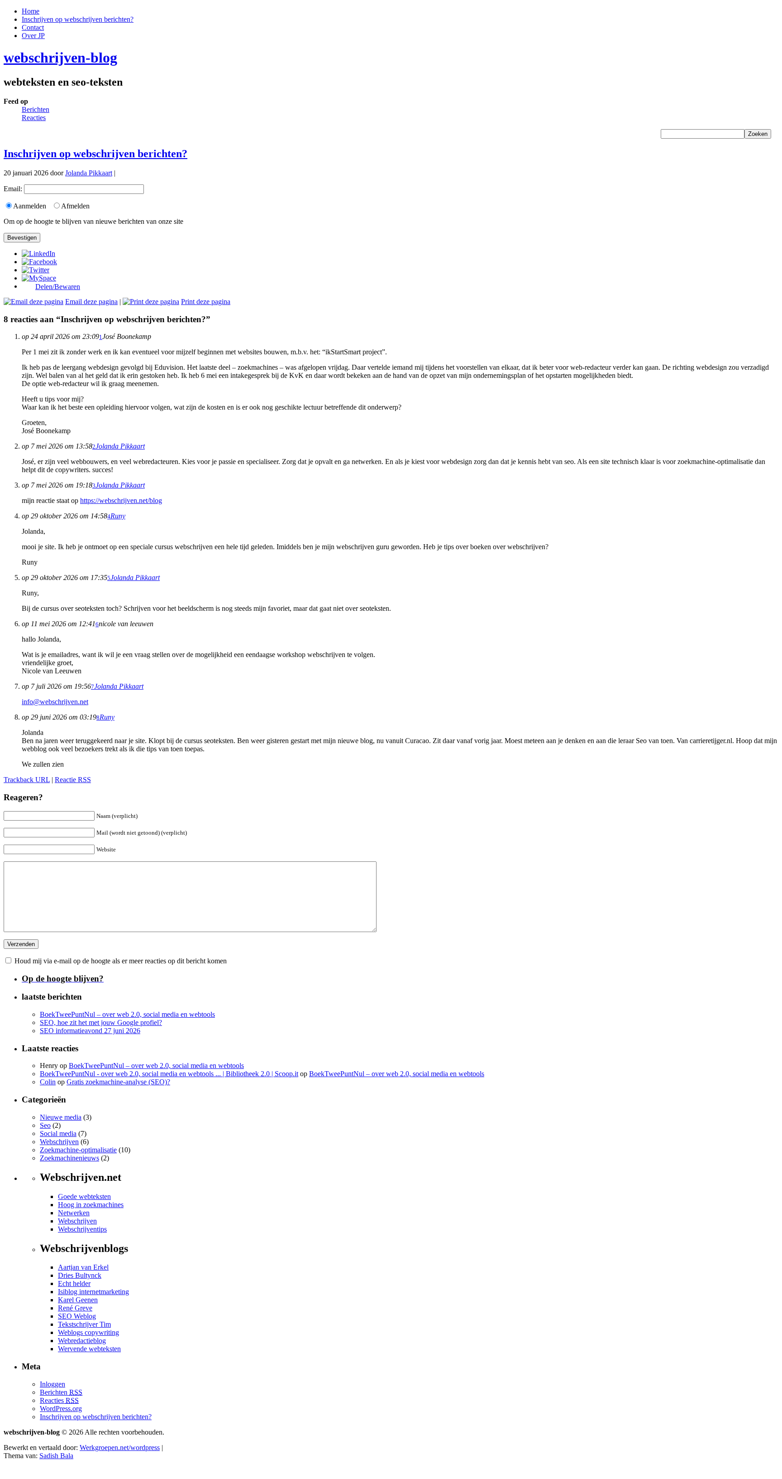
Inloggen (52, 1384)
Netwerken (74, 1213)
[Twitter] (35, 270)
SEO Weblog (77, 1316)
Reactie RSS (73, 779)
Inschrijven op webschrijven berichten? (78, 19)
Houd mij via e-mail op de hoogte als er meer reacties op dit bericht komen (120, 961)
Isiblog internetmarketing (93, 1291)
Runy (117, 516)
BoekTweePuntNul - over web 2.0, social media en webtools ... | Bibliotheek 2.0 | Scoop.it (169, 1074)
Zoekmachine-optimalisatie (78, 1150)
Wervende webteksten (89, 1349)
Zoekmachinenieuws (69, 1158)
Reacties (34, 117)
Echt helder (74, 1283)
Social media (58, 1133)
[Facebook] (39, 262)
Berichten (35, 109)
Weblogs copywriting (88, 1332)
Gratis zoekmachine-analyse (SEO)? (118, 1082)
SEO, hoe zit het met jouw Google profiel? (101, 1022)
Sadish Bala (56, 1456)
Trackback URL (27, 779)
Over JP (33, 35)
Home (30, 11)
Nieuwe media (60, 1117)
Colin (48, 1082)
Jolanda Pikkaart (88, 173)
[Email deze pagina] (33, 301)
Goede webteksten (84, 1196)
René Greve (75, 1308)
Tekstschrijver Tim (84, 1324)
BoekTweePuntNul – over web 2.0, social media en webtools (127, 1014)
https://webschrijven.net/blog (121, 500)
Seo (45, 1125)
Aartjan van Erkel (83, 1267)
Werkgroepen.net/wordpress (120, 1447)
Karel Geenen (78, 1300)
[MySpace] (39, 278)
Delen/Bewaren (57, 286)
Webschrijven (59, 1142)
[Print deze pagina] (151, 301)
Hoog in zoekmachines (91, 1204)
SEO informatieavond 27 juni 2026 (90, 1030)
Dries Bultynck (79, 1275)
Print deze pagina (205, 301)
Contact (33, 27)
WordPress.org (61, 1408)
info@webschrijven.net (55, 702)
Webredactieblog (82, 1340)
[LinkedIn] (38, 253)
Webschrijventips (82, 1229)
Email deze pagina (91, 301)
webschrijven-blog (60, 57)
